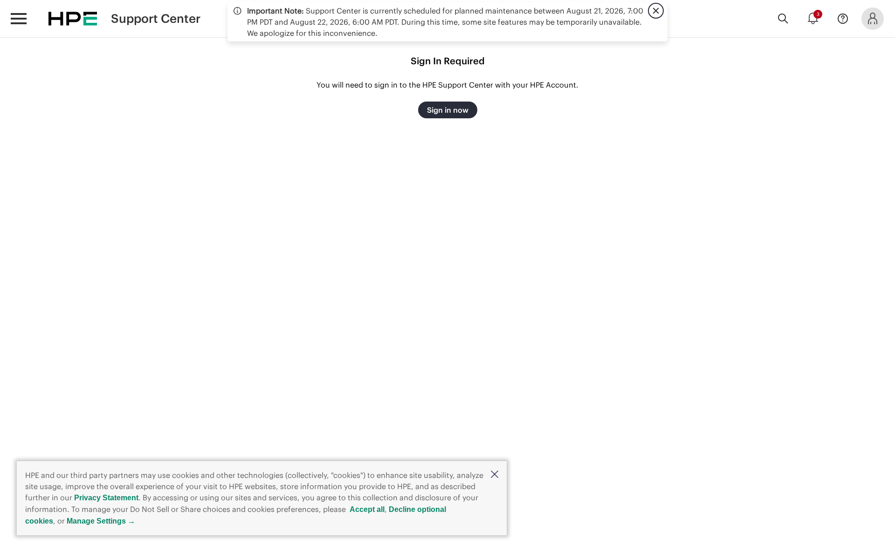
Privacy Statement (106, 498)
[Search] (783, 18)
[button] (494, 474)
